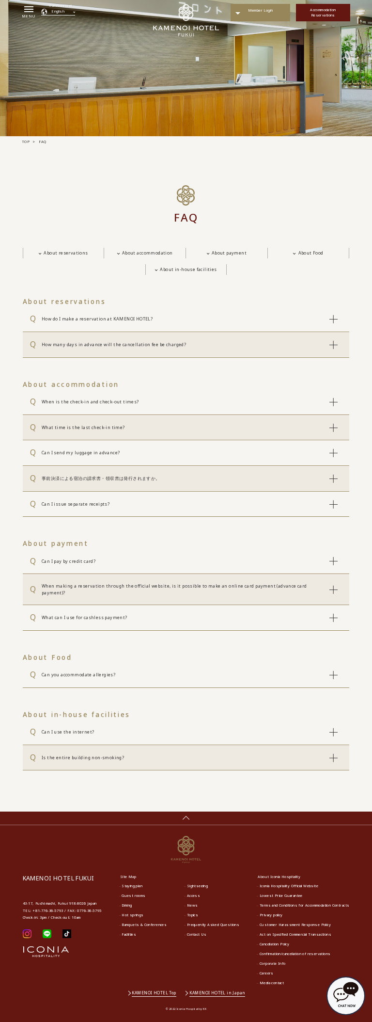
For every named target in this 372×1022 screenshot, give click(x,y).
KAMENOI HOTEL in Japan (217, 992)
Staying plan (132, 885)
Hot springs (132, 914)
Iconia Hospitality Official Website (289, 885)
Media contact (272, 982)
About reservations (66, 253)
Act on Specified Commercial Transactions (295, 934)
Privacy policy (271, 914)
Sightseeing (197, 885)
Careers (267, 973)
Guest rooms (133, 895)
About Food (311, 253)
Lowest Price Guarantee (281, 895)
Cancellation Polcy (274, 944)
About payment (229, 253)
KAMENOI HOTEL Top (154, 992)
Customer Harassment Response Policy (295, 924)
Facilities (129, 934)
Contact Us (197, 934)
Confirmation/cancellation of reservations (295, 953)
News (192, 905)
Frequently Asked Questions (213, 924)
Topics (192, 914)
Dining (127, 905)
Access (193, 895)
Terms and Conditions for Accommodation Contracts (304, 905)
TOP (26, 141)
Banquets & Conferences (144, 924)
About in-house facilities (188, 269)
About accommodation (147, 253)
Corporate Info (273, 963)
